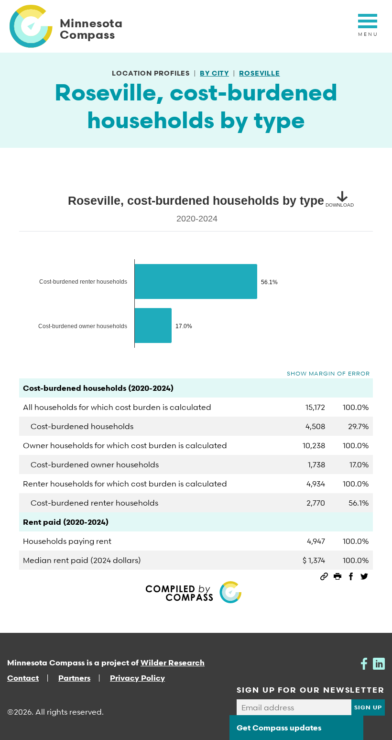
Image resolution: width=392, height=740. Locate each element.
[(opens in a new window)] (364, 662)
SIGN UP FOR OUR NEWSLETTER (311, 690)
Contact (23, 678)
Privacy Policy (137, 678)
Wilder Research (173, 662)
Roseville (259, 72)
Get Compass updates (279, 727)
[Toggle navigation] (367, 26)
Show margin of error (328, 373)
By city (214, 72)
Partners (74, 678)
